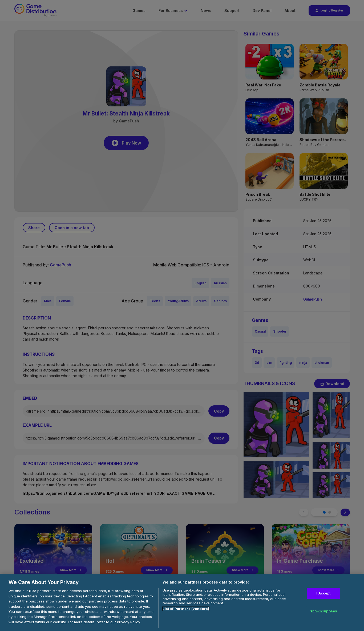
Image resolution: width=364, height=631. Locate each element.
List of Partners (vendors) (186, 608)
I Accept (323, 593)
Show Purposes (323, 611)
